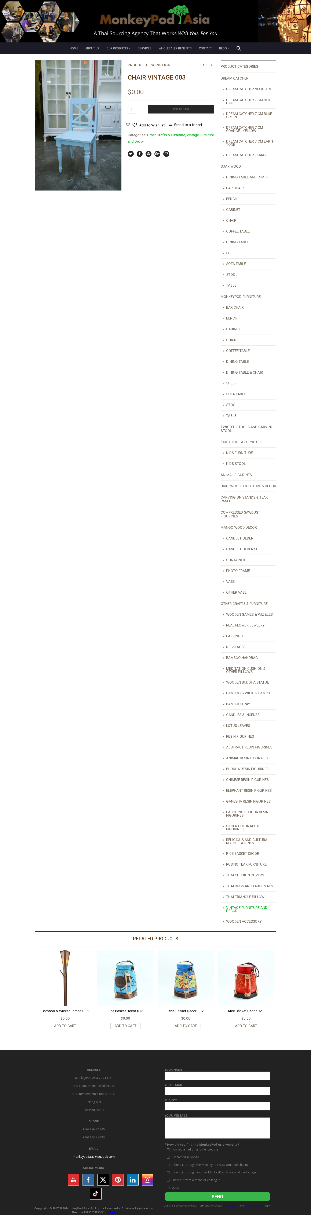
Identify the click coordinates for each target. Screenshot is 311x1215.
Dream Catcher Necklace (249, 89)
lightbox (43, 182)
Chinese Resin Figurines (247, 780)
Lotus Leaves (238, 725)
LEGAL (111, 1212)
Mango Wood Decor (239, 527)
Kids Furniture (239, 453)
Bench (231, 199)
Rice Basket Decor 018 (125, 1011)
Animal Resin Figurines (247, 758)
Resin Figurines (240, 736)
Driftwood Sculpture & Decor (248, 486)
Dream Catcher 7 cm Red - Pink (249, 101)
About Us (92, 48)
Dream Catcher (234, 78)
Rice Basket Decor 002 (186, 1011)
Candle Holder (239, 538)
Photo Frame (238, 571)
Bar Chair (235, 188)
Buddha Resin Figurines (247, 769)
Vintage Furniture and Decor (246, 909)
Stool (231, 274)
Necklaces (235, 647)
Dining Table (237, 242)
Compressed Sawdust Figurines (240, 514)
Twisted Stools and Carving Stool (247, 429)
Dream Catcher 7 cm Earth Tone (250, 143)
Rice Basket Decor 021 (246, 1011)
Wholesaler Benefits (175, 48)
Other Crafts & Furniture (166, 135)
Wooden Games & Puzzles (249, 614)
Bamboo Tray (238, 704)
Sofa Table (236, 264)
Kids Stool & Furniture (242, 442)
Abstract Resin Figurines (249, 747)
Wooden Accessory (244, 921)
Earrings (234, 636)
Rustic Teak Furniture (246, 864)
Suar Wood (231, 166)
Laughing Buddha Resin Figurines (247, 813)
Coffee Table (238, 231)
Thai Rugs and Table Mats (249, 886)
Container (235, 560)
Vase (230, 581)
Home (74, 48)
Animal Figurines (236, 475)
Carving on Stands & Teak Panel (244, 499)
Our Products (117, 48)
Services (144, 48)
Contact (205, 48)
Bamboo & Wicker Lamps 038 (65, 1011)
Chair (231, 220)
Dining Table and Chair (247, 177)
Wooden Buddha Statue (247, 682)
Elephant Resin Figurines (249, 790)
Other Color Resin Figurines (243, 827)
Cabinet (233, 209)
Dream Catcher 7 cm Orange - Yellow (244, 129)
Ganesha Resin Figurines (248, 801)
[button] (239, 49)
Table (231, 285)
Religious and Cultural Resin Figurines (247, 841)
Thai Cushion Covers (245, 875)
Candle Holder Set (243, 549)
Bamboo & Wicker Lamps (248, 693)
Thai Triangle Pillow (245, 897)
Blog (223, 48)
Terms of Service (254, 1205)
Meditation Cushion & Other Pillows (246, 670)
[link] (94, 1157)
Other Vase (236, 592)
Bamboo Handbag (242, 658)
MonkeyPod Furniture (241, 296)
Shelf (231, 253)
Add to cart (180, 109)
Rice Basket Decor (242, 853)
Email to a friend (188, 124)
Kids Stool (236, 463)
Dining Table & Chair (244, 372)
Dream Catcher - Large (247, 155)
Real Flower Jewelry (245, 625)
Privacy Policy (231, 1205)
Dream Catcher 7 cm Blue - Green (250, 115)
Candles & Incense (242, 715)
